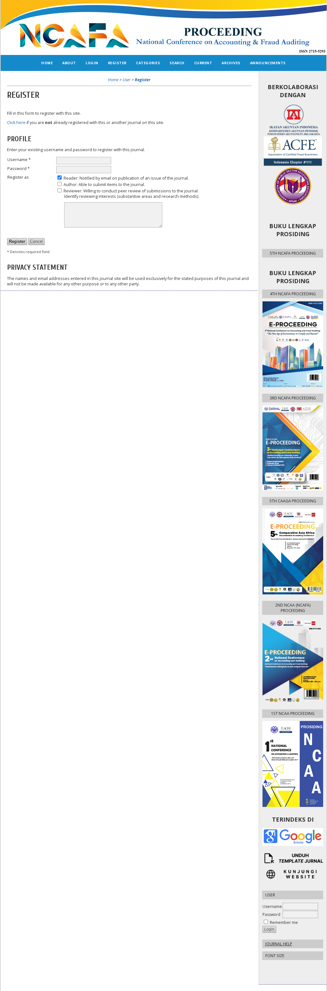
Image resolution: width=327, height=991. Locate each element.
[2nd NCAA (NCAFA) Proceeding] (292, 660)
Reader (71, 178)
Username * (19, 159)
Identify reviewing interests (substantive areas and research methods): (131, 196)
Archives (231, 62)
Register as (18, 177)
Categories (148, 62)
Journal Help (278, 944)
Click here (16, 122)
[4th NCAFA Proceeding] (292, 344)
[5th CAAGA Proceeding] (292, 551)
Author (70, 184)
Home (47, 62)
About (69, 62)
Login (92, 62)
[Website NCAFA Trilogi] (292, 874)
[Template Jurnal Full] (292, 858)
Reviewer (72, 191)
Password (271, 914)
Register (117, 62)
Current (203, 62)
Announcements (268, 62)
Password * (18, 168)
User (127, 79)
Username (272, 906)
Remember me (284, 922)
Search (177, 62)
